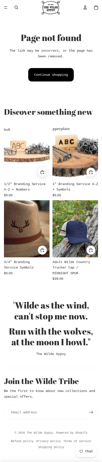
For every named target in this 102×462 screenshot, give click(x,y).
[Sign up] (91, 412)
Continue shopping (51, 75)
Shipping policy (51, 447)
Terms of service (77, 441)
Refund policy (22, 441)
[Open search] (16, 7)
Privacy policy (48, 441)
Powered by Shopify (71, 433)
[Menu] (5, 7)
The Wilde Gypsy (51, 354)
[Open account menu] (85, 7)
